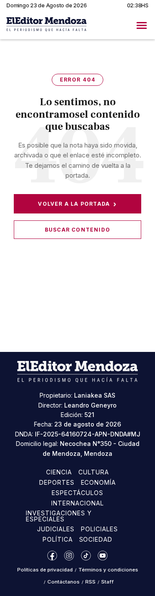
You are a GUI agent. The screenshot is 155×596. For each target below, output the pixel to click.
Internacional (77, 503)
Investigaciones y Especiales (59, 516)
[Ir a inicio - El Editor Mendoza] (46, 25)
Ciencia (59, 472)
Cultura (93, 472)
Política (58, 539)
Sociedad (96, 539)
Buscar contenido (77, 229)
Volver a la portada (77, 204)
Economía (98, 482)
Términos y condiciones (108, 570)
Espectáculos (78, 492)
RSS (90, 582)
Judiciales (55, 529)
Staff (107, 582)
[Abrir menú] (142, 25)
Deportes (56, 482)
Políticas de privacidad (45, 570)
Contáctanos (63, 582)
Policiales (99, 529)
